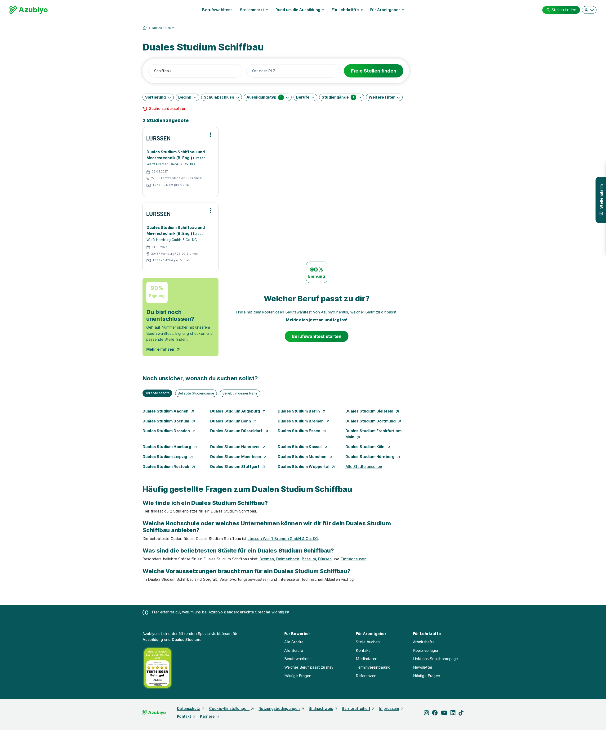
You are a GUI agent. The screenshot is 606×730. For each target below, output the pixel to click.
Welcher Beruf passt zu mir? (308, 667)
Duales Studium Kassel (300, 446)
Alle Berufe (293, 650)
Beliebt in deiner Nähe (240, 393)
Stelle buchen (368, 641)
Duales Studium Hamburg (167, 446)
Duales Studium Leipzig (165, 456)
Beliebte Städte (157, 393)
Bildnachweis (321, 708)
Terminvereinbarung (373, 667)
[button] (158, 97)
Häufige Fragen (297, 675)
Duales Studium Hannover (235, 446)
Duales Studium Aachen (166, 411)
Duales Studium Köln (365, 446)
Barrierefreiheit (356, 708)
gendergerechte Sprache (247, 612)
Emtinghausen (353, 559)
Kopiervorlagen (426, 650)
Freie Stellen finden (373, 71)
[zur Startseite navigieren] (145, 28)
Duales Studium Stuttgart (235, 466)
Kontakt (363, 650)
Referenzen (366, 675)
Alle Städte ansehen (363, 466)
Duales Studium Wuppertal (304, 466)
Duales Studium (163, 28)
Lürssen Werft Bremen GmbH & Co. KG (283, 538)
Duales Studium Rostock (166, 466)
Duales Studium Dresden (167, 430)
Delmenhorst (288, 559)
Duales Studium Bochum (166, 421)
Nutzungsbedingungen (279, 708)
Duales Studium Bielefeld (369, 411)
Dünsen (325, 559)
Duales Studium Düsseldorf (236, 430)
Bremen (266, 559)
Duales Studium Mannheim (236, 456)
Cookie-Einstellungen (229, 708)
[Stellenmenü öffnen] (210, 135)
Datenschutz (188, 708)
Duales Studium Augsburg (235, 411)
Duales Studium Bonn (231, 421)
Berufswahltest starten (316, 336)
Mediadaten (366, 658)
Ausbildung (153, 639)
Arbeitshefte (424, 641)
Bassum (309, 559)
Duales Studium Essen (299, 430)
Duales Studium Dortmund (371, 421)
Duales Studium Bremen (301, 421)
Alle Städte (294, 641)
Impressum (389, 708)
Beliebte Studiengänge (196, 393)
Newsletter (422, 667)
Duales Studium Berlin (299, 411)
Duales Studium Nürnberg (370, 456)
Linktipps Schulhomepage (435, 658)
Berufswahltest (217, 9)
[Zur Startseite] (28, 10)
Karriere (207, 716)
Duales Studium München (303, 456)
